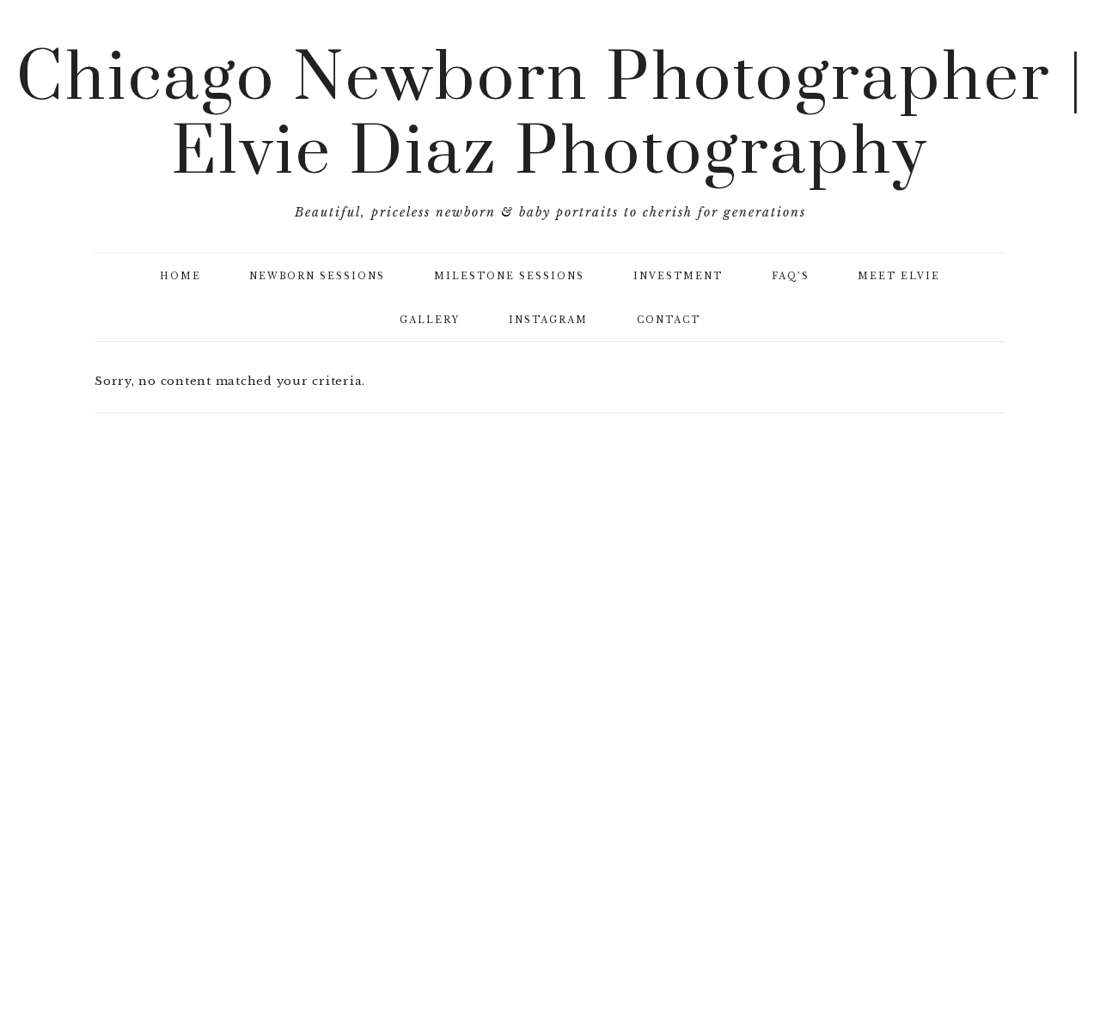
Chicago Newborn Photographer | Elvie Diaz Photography (550, 116)
